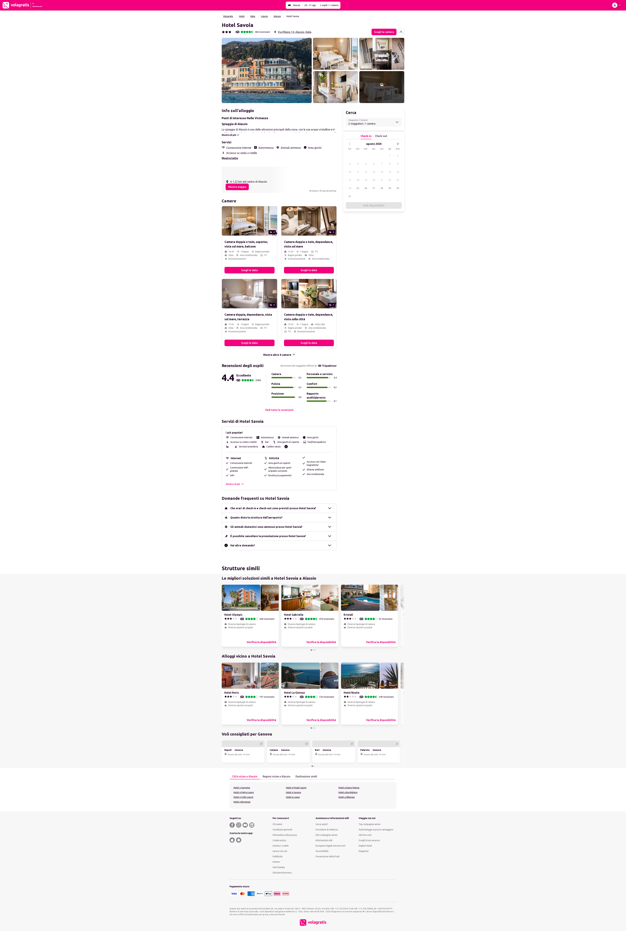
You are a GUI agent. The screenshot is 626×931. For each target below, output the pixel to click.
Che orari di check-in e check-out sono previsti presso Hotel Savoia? (273, 508)
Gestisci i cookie (281, 845)
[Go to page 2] (313, 766)
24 (350, 188)
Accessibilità (322, 851)
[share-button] (401, 32)
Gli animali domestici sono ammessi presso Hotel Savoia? (266, 526)
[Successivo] (397, 143)
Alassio (296, 5)
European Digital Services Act (330, 845)
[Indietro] (349, 143)
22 (389, 180)
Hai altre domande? (242, 545)
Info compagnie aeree (326, 835)
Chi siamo (277, 824)
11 (358, 172)
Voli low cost (365, 835)
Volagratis (228, 16)
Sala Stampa (279, 867)
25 (358, 188)
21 (381, 180)
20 (374, 180)
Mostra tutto (230, 158)
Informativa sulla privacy (285, 835)
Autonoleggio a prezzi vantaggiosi (376, 829)
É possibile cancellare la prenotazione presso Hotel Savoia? (268, 536)
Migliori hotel (365, 845)
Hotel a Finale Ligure (296, 787)
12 (366, 172)
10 (350, 172)
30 (397, 188)
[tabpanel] (313, 795)
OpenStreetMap (328, 191)
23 (397, 180)
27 (374, 188)
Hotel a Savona (293, 792)
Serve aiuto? (322, 824)
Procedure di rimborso (327, 829)
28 (381, 188)
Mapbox (315, 191)
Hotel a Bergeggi (241, 802)
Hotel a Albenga (346, 797)
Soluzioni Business (282, 872)
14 (381, 172)
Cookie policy (279, 840)
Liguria (264, 16)
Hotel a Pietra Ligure (243, 792)
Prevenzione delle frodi (327, 856)
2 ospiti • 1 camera (329, 5)
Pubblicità (278, 856)
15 (389, 172)
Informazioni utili (324, 840)
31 (350, 196)
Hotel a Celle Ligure (243, 797)
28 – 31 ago (310, 5)
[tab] (245, 776)
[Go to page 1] (311, 650)
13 (374, 172)
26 (366, 188)
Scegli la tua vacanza (369, 840)
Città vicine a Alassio (244, 776)
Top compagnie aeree (369, 824)
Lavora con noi (280, 851)
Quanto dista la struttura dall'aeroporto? (256, 517)
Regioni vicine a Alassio (276, 776)
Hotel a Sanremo (241, 787)
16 (397, 172)
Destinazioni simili (306, 776)
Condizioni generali (282, 829)
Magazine (364, 851)
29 (389, 188)
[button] (267, 70)
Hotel (242, 16)
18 (358, 180)
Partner (276, 862)
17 (350, 180)
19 (366, 180)
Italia (252, 16)
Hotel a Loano (293, 797)
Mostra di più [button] (233, 484)
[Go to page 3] (314, 650)
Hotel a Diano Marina (348, 787)
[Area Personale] (617, 5)
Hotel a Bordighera (347, 792)
